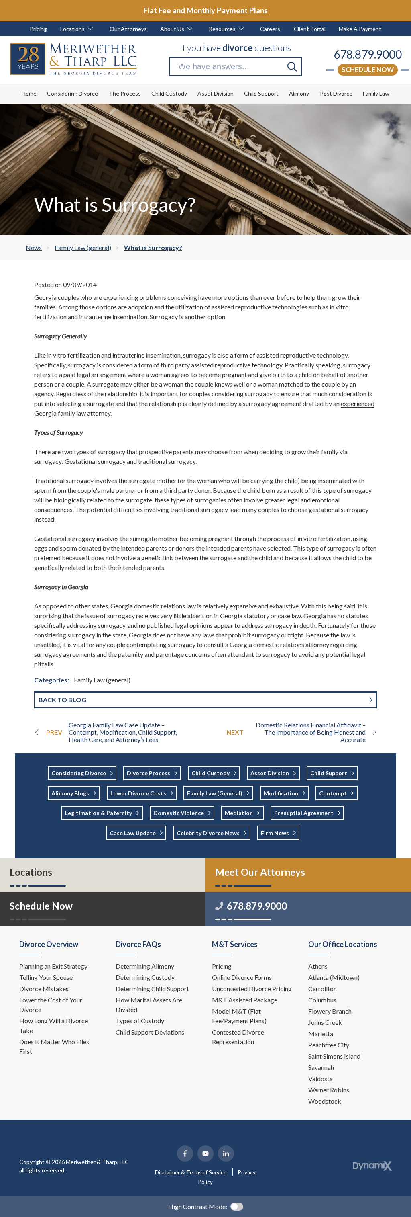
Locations (31, 872)
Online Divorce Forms (242, 977)
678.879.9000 (368, 54)
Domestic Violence (178, 812)
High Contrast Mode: (197, 1206)
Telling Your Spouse (46, 977)
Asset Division (269, 773)
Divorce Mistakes (44, 988)
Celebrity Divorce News (208, 833)
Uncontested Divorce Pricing (252, 988)
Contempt (333, 793)
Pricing (222, 966)
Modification (281, 793)
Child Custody (210, 773)
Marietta (320, 1033)
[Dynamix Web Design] (372, 1166)
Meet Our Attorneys (260, 872)
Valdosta (320, 1078)
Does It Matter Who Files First (54, 1046)
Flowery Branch (330, 1011)
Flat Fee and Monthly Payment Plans (206, 10)
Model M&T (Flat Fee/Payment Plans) (239, 1015)
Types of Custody (140, 1020)
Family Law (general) (102, 680)
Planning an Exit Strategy (53, 966)
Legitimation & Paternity (98, 812)
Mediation (239, 812)
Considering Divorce (78, 773)
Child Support (328, 773)
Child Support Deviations (150, 1032)
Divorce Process (148, 773)
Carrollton (322, 988)
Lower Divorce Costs (138, 793)
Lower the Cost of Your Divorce (50, 1004)
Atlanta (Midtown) (334, 977)
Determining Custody (146, 977)
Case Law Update (133, 833)
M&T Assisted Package (244, 1000)
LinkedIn (226, 1153)
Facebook (185, 1153)
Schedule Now (368, 69)
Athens (318, 966)
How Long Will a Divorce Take (53, 1025)
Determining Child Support (153, 988)
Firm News (275, 833)
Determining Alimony (145, 966)
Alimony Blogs (70, 793)
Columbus (322, 1000)
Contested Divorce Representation (238, 1036)
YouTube (205, 1153)
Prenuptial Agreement (304, 812)
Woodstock (324, 1101)
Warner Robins (328, 1090)
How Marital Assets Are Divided (149, 1004)
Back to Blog (62, 699)
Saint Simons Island (334, 1056)
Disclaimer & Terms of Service (190, 1172)
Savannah (321, 1067)
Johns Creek (325, 1022)
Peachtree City (328, 1045)
